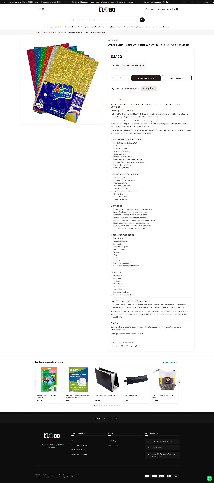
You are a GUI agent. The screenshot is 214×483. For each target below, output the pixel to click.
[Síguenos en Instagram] (40, 9)
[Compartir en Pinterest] (131, 346)
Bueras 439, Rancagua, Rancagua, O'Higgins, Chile (163, 455)
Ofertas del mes (70, 27)
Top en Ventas (113, 445)
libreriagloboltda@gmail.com (162, 441)
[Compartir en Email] (127, 346)
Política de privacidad (79, 454)
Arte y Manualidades (114, 27)
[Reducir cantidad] (112, 78)
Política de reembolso (78, 450)
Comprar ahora (176, 78)
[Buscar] (142, 19)
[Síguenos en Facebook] (43, 9)
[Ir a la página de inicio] (107, 9)
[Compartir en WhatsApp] (122, 346)
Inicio (37, 32)
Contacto (74, 441)
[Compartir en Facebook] (112, 346)
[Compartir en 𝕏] (117, 346)
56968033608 (157, 448)
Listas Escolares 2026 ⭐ (52, 27)
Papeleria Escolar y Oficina (133, 27)
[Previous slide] (35, 382)
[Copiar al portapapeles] (136, 346)
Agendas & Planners (98, 27)
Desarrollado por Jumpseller (65, 477)
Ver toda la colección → (170, 362)
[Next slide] (179, 382)
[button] (94, 405)
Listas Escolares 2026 (49, 32)
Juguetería (149, 27)
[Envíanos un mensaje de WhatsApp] (209, 478)
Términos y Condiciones (79, 445)
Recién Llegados (83, 27)
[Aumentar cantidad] (128, 78)
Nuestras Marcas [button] (162, 27)
